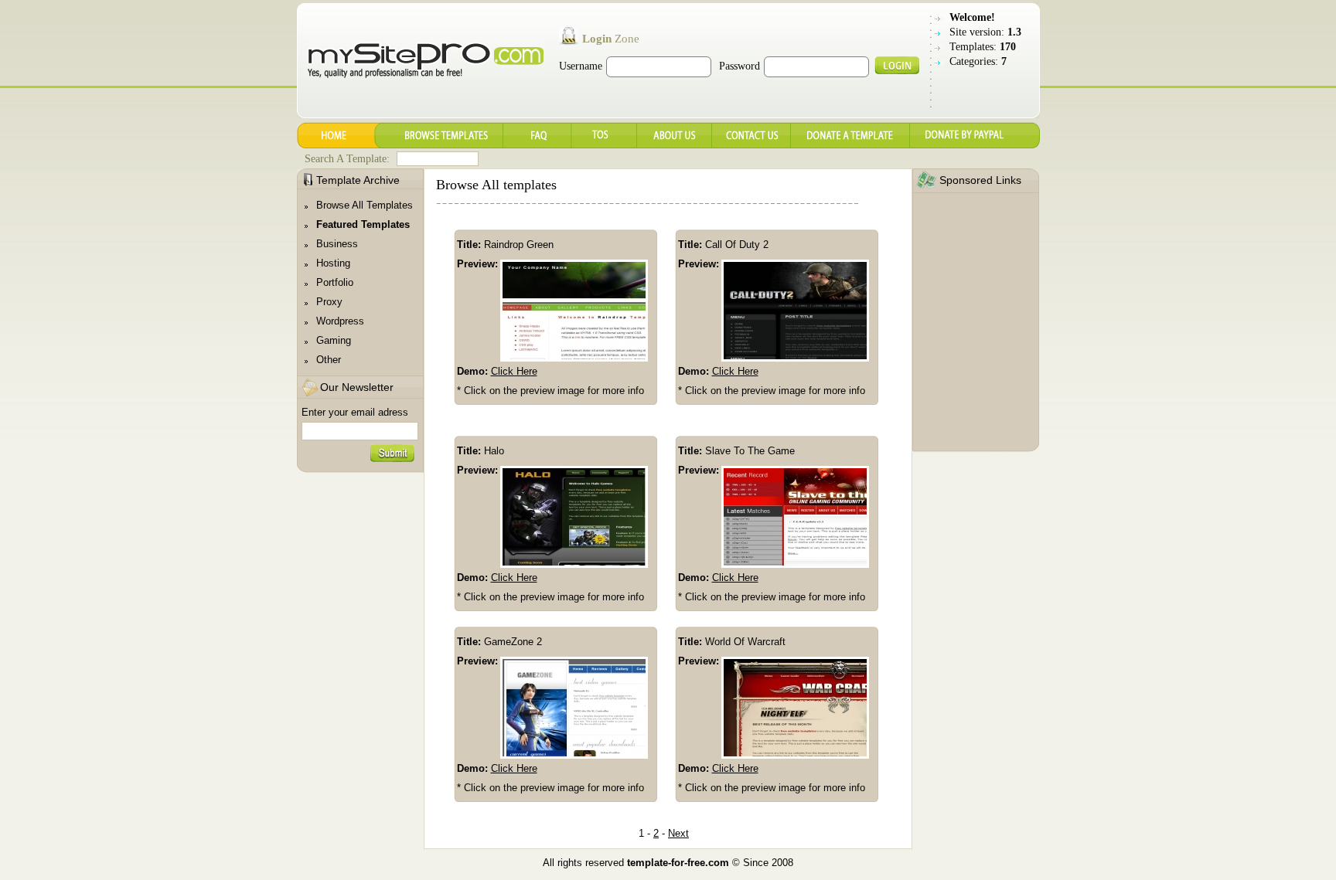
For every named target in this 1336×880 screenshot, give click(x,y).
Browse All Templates (364, 205)
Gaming (333, 340)
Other (328, 359)
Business (337, 244)
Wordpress (340, 321)
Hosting (333, 263)
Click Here (514, 371)
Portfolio (334, 282)
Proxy (329, 301)
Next (678, 833)
